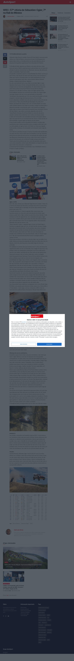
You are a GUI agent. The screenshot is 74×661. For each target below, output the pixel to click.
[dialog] (37, 330)
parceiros (24, 321)
